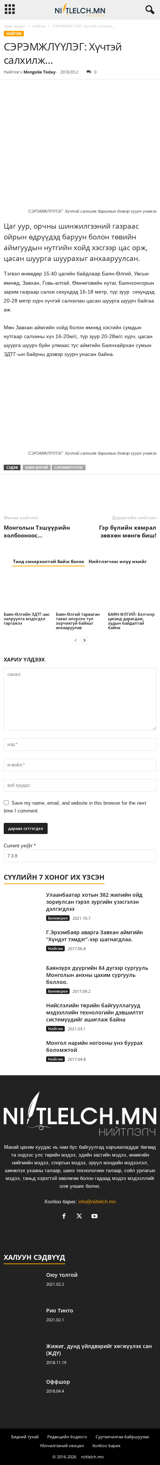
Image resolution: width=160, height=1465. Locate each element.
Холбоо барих (106, 1445)
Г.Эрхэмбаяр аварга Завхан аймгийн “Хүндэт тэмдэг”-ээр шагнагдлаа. (94, 936)
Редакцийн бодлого (67, 1436)
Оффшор (58, 1381)
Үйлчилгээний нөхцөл (62, 1445)
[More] (80, 90)
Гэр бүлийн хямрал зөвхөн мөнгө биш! (127, 531)
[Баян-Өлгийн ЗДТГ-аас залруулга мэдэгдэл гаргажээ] (28, 593)
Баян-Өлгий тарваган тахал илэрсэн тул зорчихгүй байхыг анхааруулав (78, 620)
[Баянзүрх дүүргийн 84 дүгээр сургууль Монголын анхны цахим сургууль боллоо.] (22, 976)
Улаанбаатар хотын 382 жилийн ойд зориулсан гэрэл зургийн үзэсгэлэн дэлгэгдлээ (94, 901)
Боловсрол (58, 917)
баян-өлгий (36, 467)
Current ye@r (20, 845)
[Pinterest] (45, 90)
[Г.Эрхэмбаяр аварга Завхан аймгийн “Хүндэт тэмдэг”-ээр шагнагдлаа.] (22, 944)
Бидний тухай (25, 1436)
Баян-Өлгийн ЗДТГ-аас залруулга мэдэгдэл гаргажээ (26, 618)
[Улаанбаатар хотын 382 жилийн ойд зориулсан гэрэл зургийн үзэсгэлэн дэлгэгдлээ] (22, 905)
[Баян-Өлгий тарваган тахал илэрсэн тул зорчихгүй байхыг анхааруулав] (80, 593)
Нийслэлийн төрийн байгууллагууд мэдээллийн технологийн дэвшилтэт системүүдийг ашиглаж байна (95, 1012)
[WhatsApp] (62, 90)
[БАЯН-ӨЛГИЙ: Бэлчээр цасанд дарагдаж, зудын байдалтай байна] (132, 593)
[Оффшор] (22, 1392)
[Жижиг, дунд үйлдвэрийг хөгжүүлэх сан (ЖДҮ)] (22, 1356)
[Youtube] (95, 1217)
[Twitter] (28, 90)
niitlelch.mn (92, 1456)
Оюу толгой (61, 1274)
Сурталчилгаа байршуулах (122, 1436)
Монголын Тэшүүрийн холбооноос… (37, 531)
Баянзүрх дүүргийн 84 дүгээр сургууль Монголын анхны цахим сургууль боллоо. (97, 974)
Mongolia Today (39, 72)
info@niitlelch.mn (97, 1201)
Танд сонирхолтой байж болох (48, 561)
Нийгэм (38, 26)
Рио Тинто (59, 1310)
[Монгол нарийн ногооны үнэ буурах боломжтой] (22, 1048)
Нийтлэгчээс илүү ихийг (118, 561)
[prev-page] (75, 640)
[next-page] (84, 640)
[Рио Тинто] (22, 1321)
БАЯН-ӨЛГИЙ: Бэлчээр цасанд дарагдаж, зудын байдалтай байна (131, 620)
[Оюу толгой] (22, 1285)
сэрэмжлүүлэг (68, 467)
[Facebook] (11, 90)
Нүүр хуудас (14, 26)
